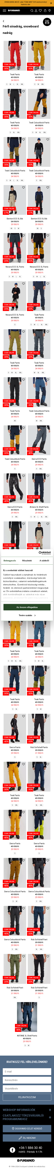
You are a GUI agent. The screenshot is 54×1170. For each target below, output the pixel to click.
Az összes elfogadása (27, 607)
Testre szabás (25, 615)
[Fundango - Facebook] (12, 1150)
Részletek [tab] (27, 560)
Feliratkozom (27, 1097)
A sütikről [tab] (44, 560)
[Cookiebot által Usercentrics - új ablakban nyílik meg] (39, 553)
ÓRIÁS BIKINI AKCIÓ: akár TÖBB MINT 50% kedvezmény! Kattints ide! (25, 3)
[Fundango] (14, 10)
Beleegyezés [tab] (10, 560)
